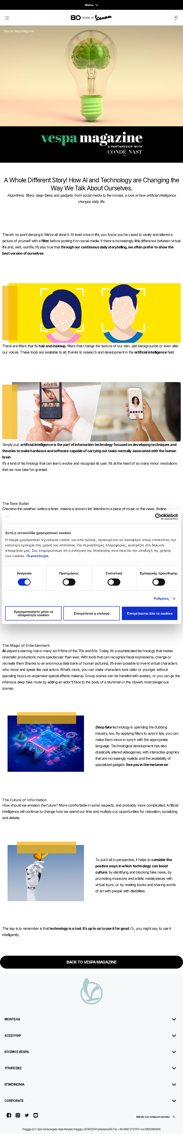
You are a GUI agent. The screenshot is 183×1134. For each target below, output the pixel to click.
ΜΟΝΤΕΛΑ (12, 1019)
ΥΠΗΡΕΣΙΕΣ (13, 1068)
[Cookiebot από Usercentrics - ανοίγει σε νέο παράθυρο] (158, 516)
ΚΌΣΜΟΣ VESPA (16, 1052)
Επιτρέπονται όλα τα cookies (150, 613)
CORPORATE (14, 1101)
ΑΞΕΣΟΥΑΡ (12, 1035)
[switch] (69, 582)
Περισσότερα (37, 556)
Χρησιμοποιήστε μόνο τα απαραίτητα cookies (33, 613)
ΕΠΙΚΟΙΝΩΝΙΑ (14, 1084)
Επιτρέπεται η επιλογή (91, 613)
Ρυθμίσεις (161, 598)
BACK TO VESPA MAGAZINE (91, 962)
